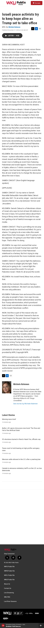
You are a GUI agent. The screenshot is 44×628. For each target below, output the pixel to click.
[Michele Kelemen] (6, 387)
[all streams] (41, 625)
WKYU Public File (9, 566)
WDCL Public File (9, 575)
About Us (7, 584)
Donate (37, 3)
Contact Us (7, 588)
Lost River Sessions (10, 601)
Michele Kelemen (14, 27)
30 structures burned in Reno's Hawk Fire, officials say (21, 439)
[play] (3, 625)
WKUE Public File (9, 579)
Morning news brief (9, 419)
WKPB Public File (9, 571)
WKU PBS (7, 597)
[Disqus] (22, 517)
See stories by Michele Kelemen (25, 403)
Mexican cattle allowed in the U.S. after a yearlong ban (21, 459)
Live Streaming (9, 592)
